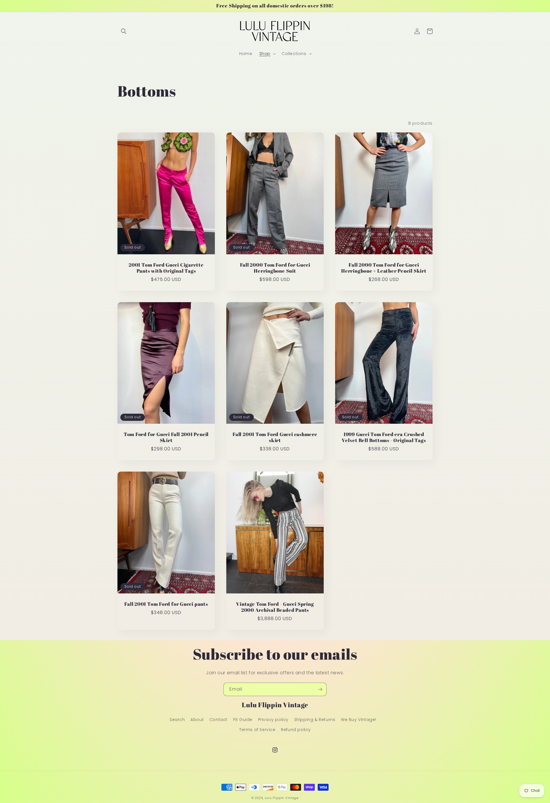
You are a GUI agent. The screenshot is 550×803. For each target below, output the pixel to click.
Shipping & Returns (314, 719)
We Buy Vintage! (358, 719)
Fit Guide (242, 719)
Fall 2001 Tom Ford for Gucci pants (166, 604)
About (197, 719)
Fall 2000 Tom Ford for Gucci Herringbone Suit (275, 268)
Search (177, 719)
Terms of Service (257, 729)
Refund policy (296, 729)
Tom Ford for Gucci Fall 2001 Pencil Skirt (166, 437)
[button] (123, 31)
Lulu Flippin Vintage (281, 798)
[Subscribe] (320, 689)
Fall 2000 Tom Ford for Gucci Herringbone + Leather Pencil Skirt (384, 268)
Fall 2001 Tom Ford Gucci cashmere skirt (275, 437)
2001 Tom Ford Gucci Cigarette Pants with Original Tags (166, 268)
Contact (218, 719)
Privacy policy (273, 719)
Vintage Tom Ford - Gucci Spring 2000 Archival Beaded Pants (275, 607)
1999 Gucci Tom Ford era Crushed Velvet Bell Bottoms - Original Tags (384, 437)
